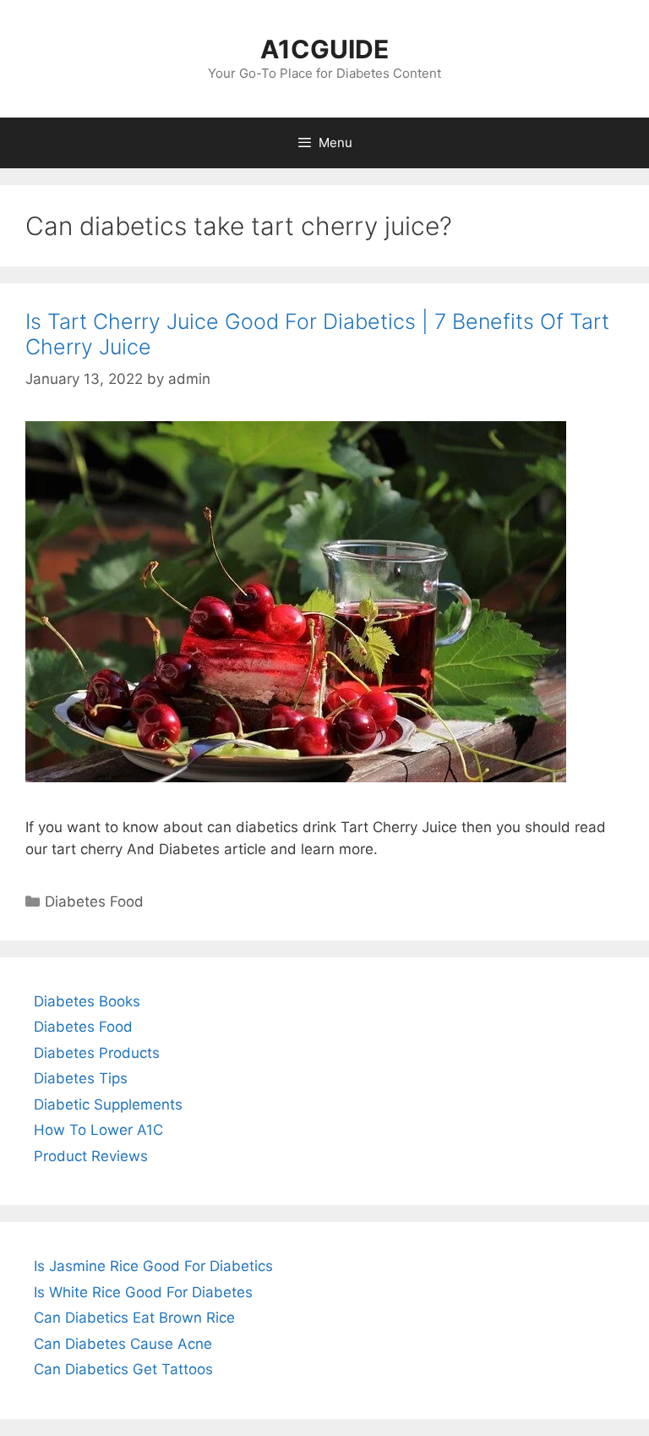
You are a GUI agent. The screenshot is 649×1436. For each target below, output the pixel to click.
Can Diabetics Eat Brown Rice (134, 1317)
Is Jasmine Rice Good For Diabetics (153, 1266)
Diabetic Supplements (108, 1104)
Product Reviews (91, 1156)
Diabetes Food (94, 901)
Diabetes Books (87, 1001)
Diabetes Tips (81, 1078)
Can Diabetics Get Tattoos (123, 1369)
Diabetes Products (97, 1052)
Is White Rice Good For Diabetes (143, 1292)
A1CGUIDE (324, 49)
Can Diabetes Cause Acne (123, 1343)
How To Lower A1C (98, 1129)
